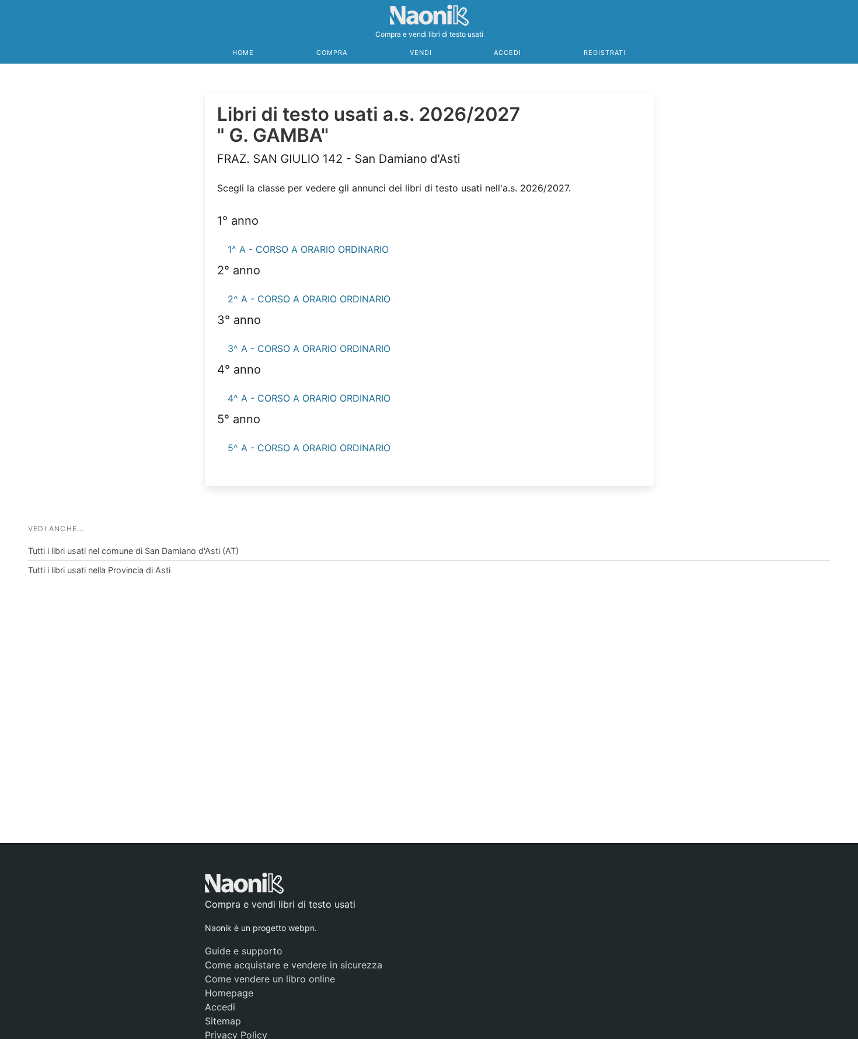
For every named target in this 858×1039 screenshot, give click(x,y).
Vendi (421, 52)
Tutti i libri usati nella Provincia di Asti (99, 570)
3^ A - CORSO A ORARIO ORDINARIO (309, 348)
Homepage (229, 993)
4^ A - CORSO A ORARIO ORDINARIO (309, 398)
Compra (331, 52)
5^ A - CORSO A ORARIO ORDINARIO (309, 448)
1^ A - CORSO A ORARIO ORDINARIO (308, 249)
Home (243, 52)
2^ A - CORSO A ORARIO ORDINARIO (309, 299)
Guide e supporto (243, 951)
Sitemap (223, 1021)
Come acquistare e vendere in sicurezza (293, 965)
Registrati (605, 52)
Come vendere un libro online (270, 979)
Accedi (507, 52)
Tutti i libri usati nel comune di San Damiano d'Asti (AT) (133, 551)
